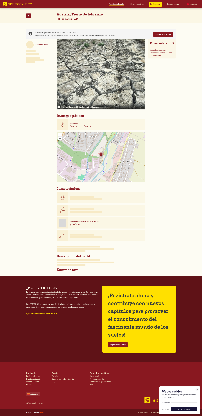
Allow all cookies (184, 409)
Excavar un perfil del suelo (63, 379)
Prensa (29, 384)
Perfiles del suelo (116, 4)
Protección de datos (98, 379)
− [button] (60, 138)
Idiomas (193, 4)
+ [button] (60, 134)
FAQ (53, 382)
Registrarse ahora (163, 34)
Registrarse (155, 4)
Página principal (33, 376)
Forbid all (166, 409)
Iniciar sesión (173, 4)
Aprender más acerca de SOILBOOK (41, 313)
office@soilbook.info (35, 403)
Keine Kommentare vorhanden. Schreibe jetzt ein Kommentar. (161, 53)
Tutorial (55, 376)
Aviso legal (94, 376)
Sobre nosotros (137, 4)
